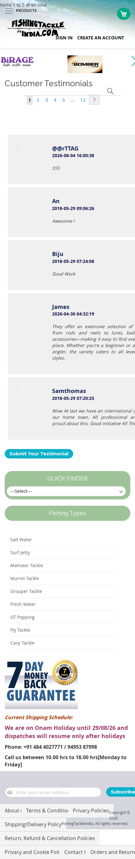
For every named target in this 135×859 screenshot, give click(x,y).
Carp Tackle (22, 643)
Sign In (64, 38)
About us (15, 810)
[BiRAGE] (17, 66)
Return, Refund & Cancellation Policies (50, 838)
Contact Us (77, 852)
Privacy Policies (91, 810)
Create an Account (100, 38)
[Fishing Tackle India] (37, 28)
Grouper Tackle (26, 591)
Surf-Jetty (20, 552)
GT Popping (22, 617)
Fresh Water (23, 604)
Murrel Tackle (24, 578)
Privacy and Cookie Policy (34, 852)
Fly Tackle (20, 630)
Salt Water (21, 540)
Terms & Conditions (49, 810)
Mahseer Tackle (26, 565)
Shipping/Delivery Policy (33, 824)
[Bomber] (85, 71)
